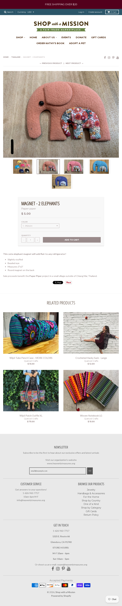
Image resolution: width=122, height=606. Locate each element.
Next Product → (74, 63)
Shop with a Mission (65, 592)
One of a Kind (91, 504)
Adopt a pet (77, 43)
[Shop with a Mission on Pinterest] (113, 57)
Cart (114, 12)
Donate (81, 37)
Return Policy (91, 514)
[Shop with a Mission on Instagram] (109, 57)
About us (48, 37)
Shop (19, 37)
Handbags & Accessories (91, 493)
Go (90, 471)
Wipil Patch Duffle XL (31, 415)
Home (33, 37)
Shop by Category (91, 507)
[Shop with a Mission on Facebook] (105, 57)
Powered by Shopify (61, 595)
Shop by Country (91, 500)
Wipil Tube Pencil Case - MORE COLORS (31, 357)
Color (24, 222)
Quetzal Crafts (31, 361)
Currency (21, 12)
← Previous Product (51, 63)
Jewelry (91, 489)
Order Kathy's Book (50, 43)
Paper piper (28, 208)
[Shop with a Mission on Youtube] (117, 57)
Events (66, 37)
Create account (95, 12)
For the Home (91, 496)
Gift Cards (98, 37)
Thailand (15, 57)
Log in (81, 12)
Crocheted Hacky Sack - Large (91, 357)
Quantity (26, 236)
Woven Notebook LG (91, 415)
